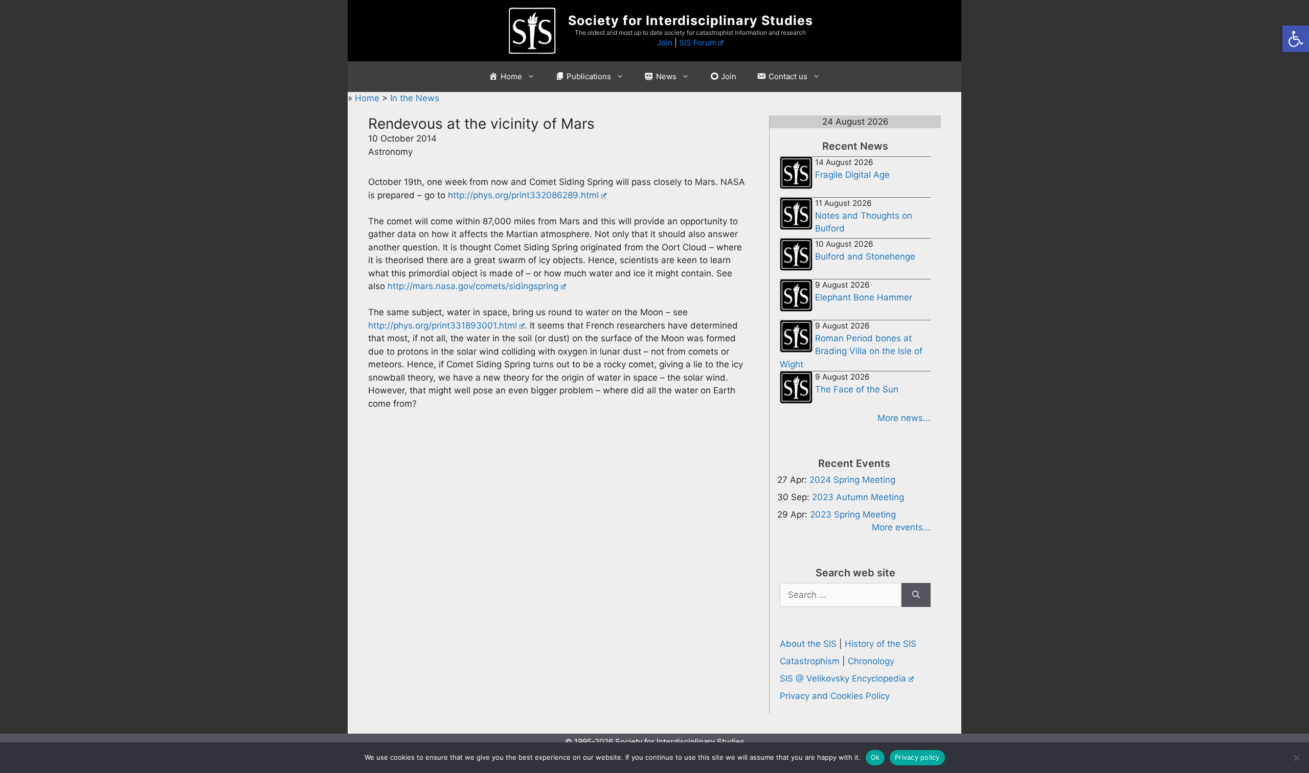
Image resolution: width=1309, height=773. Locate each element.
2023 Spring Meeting (853, 514)
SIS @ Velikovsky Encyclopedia (843, 678)
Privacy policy (917, 757)
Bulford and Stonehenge (865, 256)
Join (664, 43)
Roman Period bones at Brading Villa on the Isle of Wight (851, 351)
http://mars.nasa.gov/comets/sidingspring (473, 286)
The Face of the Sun (856, 389)
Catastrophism (810, 661)
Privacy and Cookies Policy (835, 696)
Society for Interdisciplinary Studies (690, 20)
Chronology (871, 661)
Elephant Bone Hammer (863, 297)
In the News (414, 98)
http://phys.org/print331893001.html (442, 325)
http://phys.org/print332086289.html (523, 195)
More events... (901, 527)
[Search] (916, 595)
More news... (904, 418)
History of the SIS (880, 644)
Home (368, 98)
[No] (1296, 758)
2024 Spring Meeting (852, 480)
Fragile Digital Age (852, 175)
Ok (875, 757)
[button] (1295, 39)
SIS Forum (697, 43)
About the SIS (808, 644)
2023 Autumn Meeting (858, 497)
